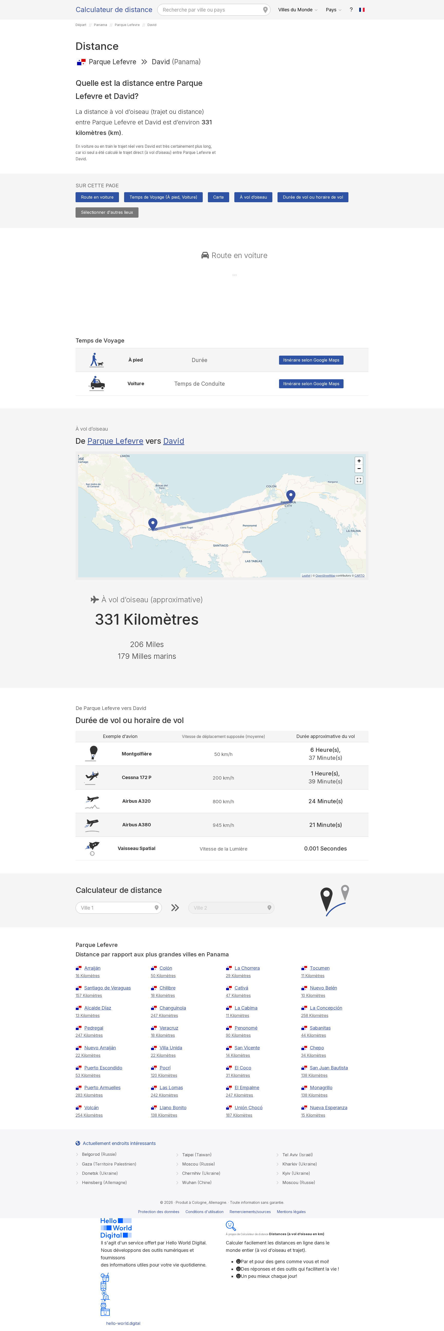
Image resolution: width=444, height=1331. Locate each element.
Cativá (241, 988)
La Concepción (326, 1008)
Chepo (317, 1047)
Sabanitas (320, 1028)
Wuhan (196, 1182)
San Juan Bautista (329, 1067)
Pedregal (93, 1028)
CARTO (360, 575)
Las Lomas (171, 1087)
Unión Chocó (249, 1107)
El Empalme (247, 1087)
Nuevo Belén (323, 988)
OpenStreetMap (325, 575)
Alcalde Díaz (97, 1008)
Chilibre (167, 988)
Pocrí (165, 1067)
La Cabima (246, 1008)
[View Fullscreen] (359, 480)
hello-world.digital (123, 1323)
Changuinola (173, 1008)
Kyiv (295, 1173)
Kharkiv (299, 1164)
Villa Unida (171, 1047)
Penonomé (246, 1028)
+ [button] (359, 461)
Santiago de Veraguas (107, 988)
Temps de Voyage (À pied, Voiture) (163, 197)
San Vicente (247, 1047)
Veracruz (169, 1028)
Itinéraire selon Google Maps (311, 360)
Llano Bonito (173, 1107)
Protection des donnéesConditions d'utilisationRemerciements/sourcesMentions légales (222, 1211)
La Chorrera (247, 968)
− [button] (359, 468)
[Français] (362, 10)
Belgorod (99, 1154)
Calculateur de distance (114, 9)
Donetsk (99, 1173)
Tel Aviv (297, 1154)
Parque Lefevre (115, 441)
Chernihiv (200, 1173)
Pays (331, 9)
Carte (218, 197)
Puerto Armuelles (102, 1087)
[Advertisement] (297, 107)
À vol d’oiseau (253, 197)
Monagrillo (321, 1087)
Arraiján (92, 968)
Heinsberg (104, 1182)
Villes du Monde (295, 9)
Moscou (198, 1164)
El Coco (243, 1067)
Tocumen (320, 968)
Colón (166, 968)
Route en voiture (97, 197)
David (173, 441)
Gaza (108, 1164)
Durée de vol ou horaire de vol (313, 197)
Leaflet (306, 575)
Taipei (196, 1154)
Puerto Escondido (103, 1067)
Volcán (91, 1107)
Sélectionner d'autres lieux (107, 212)
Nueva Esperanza (328, 1107)
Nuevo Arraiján (100, 1047)
